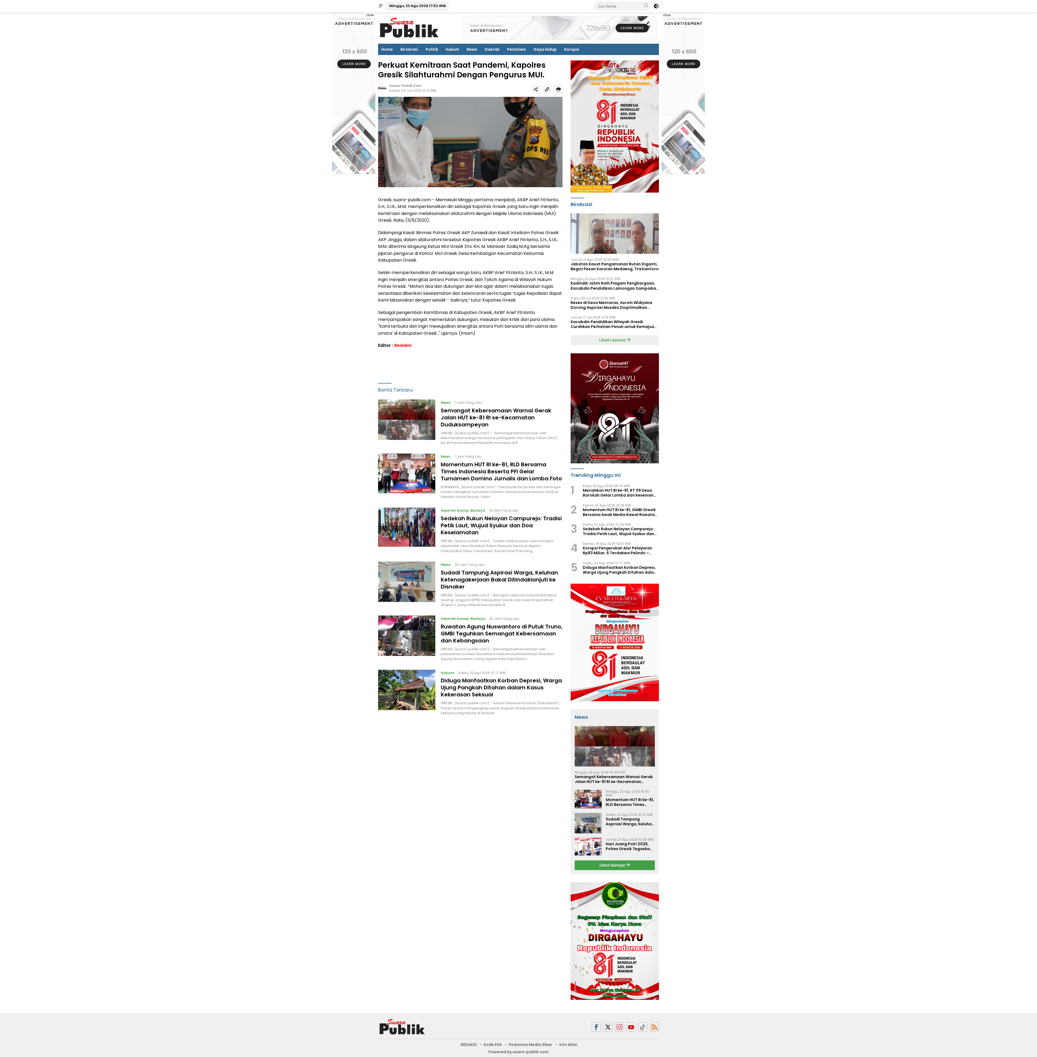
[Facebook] (596, 1027)
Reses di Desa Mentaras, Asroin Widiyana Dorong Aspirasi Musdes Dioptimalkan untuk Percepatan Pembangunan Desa (611, 305)
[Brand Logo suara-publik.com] (409, 27)
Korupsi (571, 49)
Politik (432, 49)
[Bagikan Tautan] (536, 89)
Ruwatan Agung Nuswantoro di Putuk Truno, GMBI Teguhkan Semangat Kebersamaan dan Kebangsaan (502, 633)
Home (387, 49)
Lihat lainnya (613, 865)
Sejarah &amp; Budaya (463, 510)
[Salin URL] (547, 89)
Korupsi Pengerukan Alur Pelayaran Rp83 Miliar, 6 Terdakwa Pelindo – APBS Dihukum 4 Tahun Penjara (617, 550)
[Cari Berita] (646, 6)
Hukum (452, 49)
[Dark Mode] (656, 6)
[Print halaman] (558, 89)
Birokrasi (409, 49)
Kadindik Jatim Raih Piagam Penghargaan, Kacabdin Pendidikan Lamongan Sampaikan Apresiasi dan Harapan (614, 285)
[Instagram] (619, 1027)
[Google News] (642, 1027)
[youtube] (631, 1027)
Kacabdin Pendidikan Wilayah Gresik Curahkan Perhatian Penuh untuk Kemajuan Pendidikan (613, 324)
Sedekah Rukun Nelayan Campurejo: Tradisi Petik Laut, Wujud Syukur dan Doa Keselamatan (501, 525)
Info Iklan (568, 1044)
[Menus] (380, 6)
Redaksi (403, 346)
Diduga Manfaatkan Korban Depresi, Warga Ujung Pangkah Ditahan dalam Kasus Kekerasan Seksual (501, 688)
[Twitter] (607, 1027)
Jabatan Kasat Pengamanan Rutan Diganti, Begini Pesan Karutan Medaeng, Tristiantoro (615, 266)
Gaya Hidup (545, 49)
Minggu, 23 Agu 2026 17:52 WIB (417, 5)
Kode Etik (493, 1044)
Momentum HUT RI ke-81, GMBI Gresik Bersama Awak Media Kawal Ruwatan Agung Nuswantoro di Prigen (620, 512)
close (370, 15)
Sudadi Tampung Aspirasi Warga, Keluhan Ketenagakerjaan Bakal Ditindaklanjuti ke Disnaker (499, 579)
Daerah (492, 49)
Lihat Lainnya (612, 340)
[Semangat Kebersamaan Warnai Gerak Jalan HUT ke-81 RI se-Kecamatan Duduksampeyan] (406, 422)
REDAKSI (469, 1044)
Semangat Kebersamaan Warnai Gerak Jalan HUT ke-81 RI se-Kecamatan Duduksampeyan (496, 417)
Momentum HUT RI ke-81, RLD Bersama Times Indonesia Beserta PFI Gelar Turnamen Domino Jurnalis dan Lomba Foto (501, 471)
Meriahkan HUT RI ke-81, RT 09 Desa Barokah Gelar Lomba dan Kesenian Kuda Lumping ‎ (618, 493)
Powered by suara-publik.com (518, 1052)
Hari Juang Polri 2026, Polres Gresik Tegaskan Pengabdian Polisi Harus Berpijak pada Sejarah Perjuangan (630, 846)
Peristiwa (516, 49)
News (472, 49)
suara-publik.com (405, 86)
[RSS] (654, 1027)
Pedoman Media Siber (530, 1044)
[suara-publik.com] (402, 1026)
